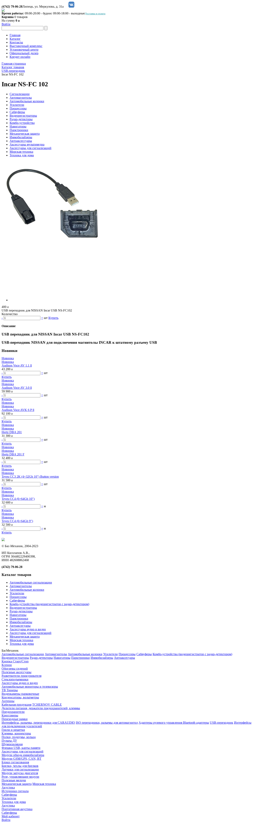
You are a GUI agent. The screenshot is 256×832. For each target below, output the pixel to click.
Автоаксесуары (20, 625)
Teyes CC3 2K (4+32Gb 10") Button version (30, 476)
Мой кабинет (11, 816)
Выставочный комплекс (26, 46)
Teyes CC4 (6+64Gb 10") (18, 498)
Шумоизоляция (12, 744)
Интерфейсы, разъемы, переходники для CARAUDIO (38, 722)
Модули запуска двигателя (20, 773)
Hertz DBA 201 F (13, 454)
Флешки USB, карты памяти (21, 748)
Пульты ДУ (9, 740)
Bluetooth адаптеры (196, 722)
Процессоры (18, 108)
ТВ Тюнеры (10, 690)
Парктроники (19, 130)
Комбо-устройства (22, 123)
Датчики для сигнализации (20, 769)
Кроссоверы (10, 715)
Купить (53, 318)
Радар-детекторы (21, 119)
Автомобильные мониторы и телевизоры (30, 686)
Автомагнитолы (21, 97)
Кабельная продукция (16, 704)
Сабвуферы (17, 112)
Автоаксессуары (21, 141)
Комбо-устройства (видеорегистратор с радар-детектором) (49, 604)
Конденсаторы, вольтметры (20, 697)
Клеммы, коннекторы (16, 733)
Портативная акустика (17, 809)
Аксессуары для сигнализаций (30, 148)
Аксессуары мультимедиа (27, 144)
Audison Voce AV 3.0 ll (17, 387)
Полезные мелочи (14, 780)
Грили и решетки (13, 730)
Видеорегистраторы (23, 115)
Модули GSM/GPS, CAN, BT (21, 758)
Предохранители (13, 711)
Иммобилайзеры (21, 137)
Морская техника (21, 151)
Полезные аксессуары (16, 672)
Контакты (16, 42)
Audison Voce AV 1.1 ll (17, 365)
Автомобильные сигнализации (31, 582)
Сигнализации (20, 94)
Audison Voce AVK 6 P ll (18, 410)
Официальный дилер (24, 53)
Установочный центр (24, 49)
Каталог (15, 38)
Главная (15, 35)
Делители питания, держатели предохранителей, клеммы (41, 708)
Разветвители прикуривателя (21, 675)
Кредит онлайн (20, 56)
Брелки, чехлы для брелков (20, 766)
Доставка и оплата (95, 13)
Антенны (8, 701)
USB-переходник (221, 722)
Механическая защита (25, 133)
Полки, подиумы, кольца (19, 737)
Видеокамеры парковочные (20, 693)
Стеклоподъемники (15, 679)
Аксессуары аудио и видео (28, 629)
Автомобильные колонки (27, 101)
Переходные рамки (15, 719)
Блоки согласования (15, 762)
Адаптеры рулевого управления (161, 722)
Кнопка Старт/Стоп (15, 661)
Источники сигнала (15, 791)
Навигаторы (18, 126)
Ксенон (7, 665)
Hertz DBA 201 (12, 432)
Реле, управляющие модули (20, 776)
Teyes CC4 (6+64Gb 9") (17, 521)
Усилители (17, 105)
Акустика (8, 787)
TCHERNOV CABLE (47, 704)
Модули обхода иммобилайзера (23, 755)
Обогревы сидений (15, 668)
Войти (6, 24)
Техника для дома (22, 155)
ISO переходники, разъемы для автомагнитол (107, 722)
